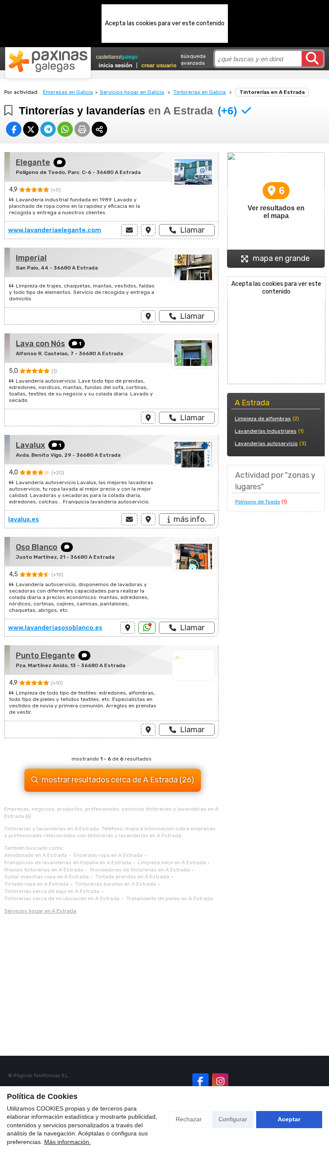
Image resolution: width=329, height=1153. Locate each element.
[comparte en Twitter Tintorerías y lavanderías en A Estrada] (31, 129)
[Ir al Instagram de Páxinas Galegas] (220, 1081)
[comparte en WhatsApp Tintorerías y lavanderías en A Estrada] (65, 129)
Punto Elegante (45, 655)
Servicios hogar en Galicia (132, 92)
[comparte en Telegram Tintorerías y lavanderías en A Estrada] (48, 129)
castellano (108, 57)
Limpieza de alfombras (263, 419)
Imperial (31, 258)
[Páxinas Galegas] (48, 61)
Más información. (67, 1141)
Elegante (33, 162)
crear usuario (158, 65)
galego (129, 57)
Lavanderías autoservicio (266, 443)
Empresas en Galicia (68, 92)
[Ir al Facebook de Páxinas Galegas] (200, 1081)
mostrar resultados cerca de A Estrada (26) (118, 780)
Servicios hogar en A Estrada (40, 911)
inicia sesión (115, 65)
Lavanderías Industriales (265, 431)
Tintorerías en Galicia (199, 92)
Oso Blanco (36, 547)
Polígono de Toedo (257, 502)
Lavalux (30, 445)
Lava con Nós (40, 343)
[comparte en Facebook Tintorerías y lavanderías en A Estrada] (13, 129)
